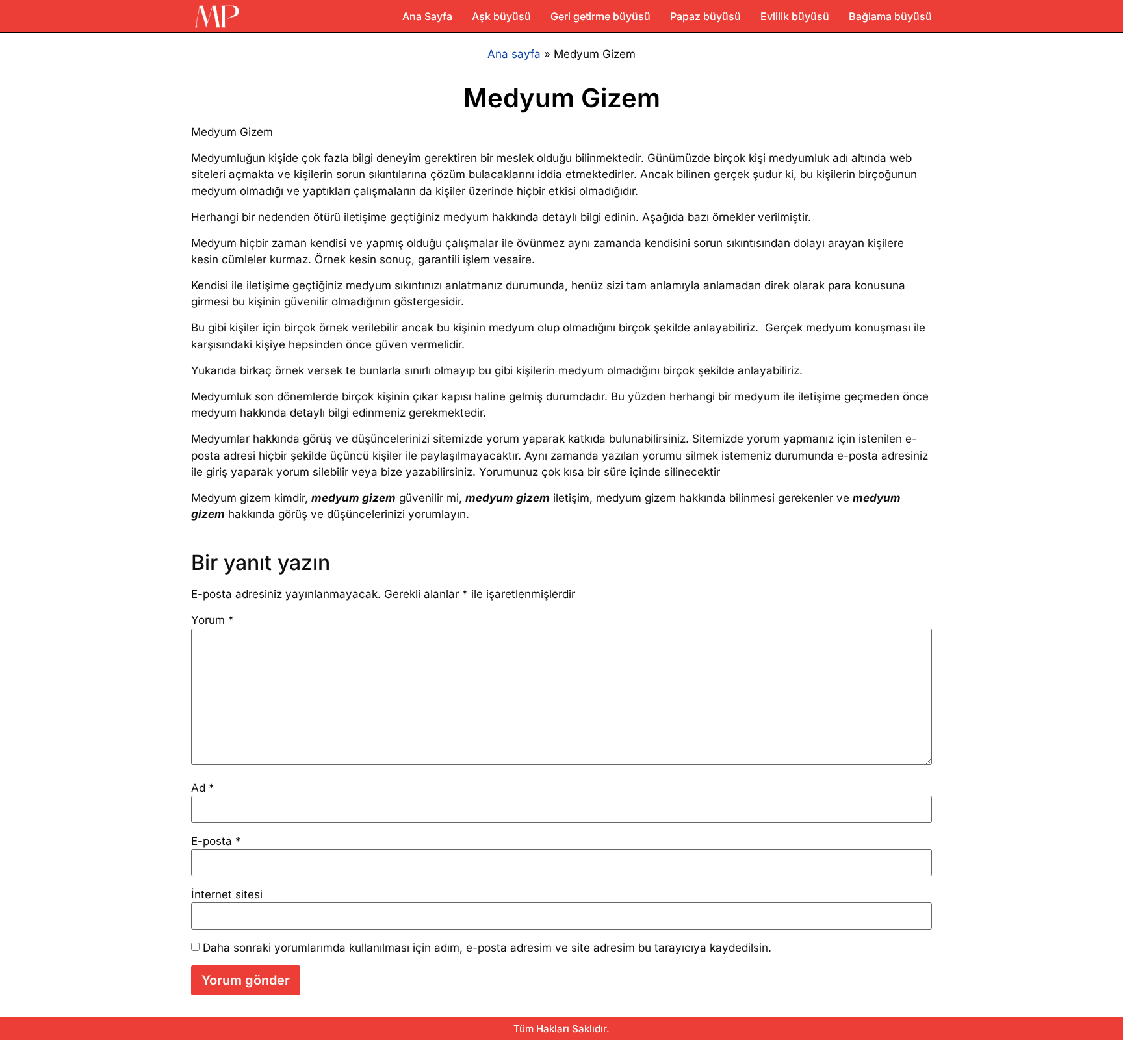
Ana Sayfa (427, 16)
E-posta (216, 841)
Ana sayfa (514, 53)
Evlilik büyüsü (794, 16)
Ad (202, 788)
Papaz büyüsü (705, 16)
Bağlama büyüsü (890, 16)
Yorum (212, 620)
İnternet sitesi (227, 894)
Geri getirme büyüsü (600, 16)
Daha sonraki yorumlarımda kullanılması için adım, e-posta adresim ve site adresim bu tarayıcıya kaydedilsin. (487, 948)
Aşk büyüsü (501, 16)
